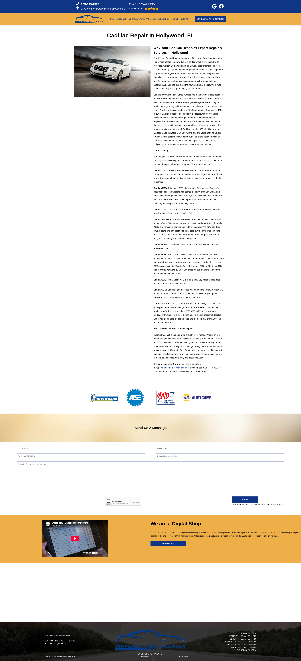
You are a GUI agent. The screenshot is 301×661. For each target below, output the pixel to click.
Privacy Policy (145, 656)
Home (111, 19)
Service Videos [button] (161, 19)
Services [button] (122, 19)
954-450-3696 (211, 368)
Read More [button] (168, 544)
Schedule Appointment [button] (210, 19)
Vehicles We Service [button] (140, 19)
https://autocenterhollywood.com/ (171, 368)
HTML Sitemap (184, 656)
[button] (214, 6)
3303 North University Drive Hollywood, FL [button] (103, 8)
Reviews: (136, 8)
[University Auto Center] (89, 19)
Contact (185, 19)
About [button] (175, 19)
